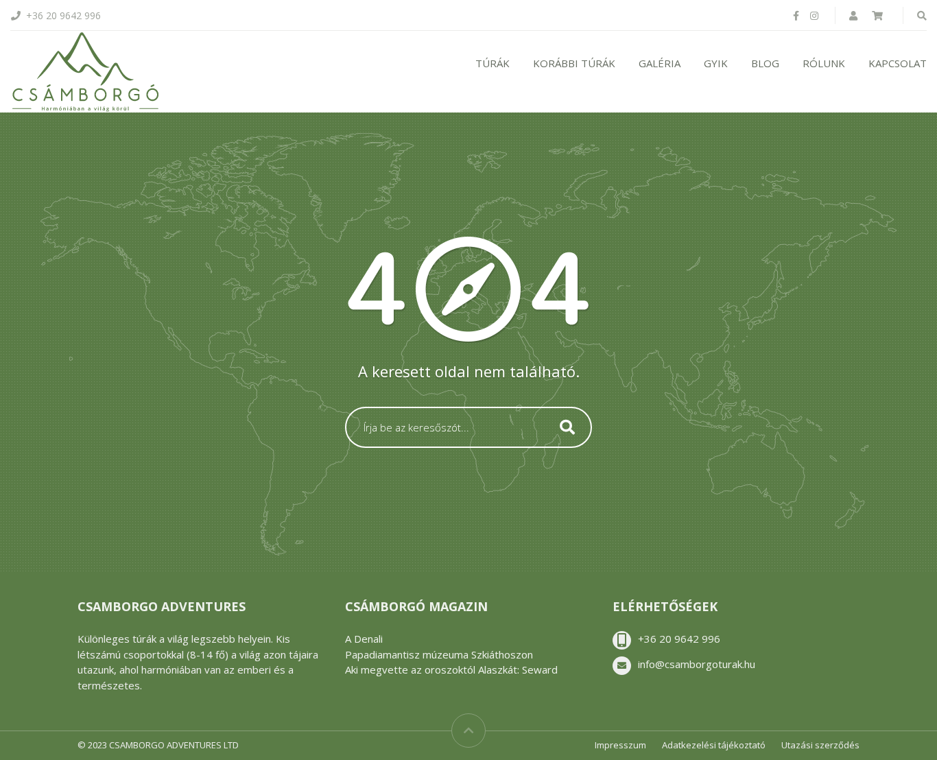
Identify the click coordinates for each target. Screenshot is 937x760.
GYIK (716, 63)
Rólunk (824, 63)
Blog (765, 63)
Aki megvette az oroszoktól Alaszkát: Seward (451, 669)
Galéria (659, 63)
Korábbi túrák (574, 63)
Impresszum (620, 745)
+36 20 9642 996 (679, 638)
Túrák (492, 63)
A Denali (364, 638)
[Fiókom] (855, 15)
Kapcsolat (897, 63)
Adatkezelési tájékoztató (714, 745)
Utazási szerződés (820, 745)
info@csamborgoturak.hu (696, 664)
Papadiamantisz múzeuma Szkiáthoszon (439, 654)
